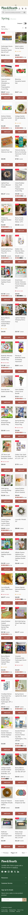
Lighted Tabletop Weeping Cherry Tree (20, 320)
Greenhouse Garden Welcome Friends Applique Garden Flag (6, 734)
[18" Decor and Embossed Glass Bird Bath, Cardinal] (7, 446)
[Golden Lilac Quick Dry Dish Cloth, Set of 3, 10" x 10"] (21, 446)
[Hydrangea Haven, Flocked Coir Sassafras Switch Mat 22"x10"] (7, 38)
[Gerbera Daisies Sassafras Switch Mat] (7, 108)
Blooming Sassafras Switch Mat (20, 81)
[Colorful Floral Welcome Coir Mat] (7, 142)
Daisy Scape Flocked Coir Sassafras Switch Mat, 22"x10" (20, 834)
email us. (15, 867)
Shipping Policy (12, 910)
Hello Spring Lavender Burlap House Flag (6, 490)
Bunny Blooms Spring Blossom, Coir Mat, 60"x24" (20, 769)
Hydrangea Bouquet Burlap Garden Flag (5, 422)
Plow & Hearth (8, 907)
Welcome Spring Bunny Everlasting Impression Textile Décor (20, 153)
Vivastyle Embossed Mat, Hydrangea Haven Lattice (20, 659)
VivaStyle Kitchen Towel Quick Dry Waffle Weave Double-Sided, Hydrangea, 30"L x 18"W (7, 699)
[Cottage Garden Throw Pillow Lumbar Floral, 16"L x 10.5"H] (7, 511)
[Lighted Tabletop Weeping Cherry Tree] (21, 309)
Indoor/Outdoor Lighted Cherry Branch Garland (20, 490)
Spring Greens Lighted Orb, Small (20, 695)
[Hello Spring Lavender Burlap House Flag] (7, 480)
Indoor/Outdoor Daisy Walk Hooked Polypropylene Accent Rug (19, 187)
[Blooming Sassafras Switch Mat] (21, 71)
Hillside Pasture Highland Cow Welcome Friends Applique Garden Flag (20, 556)
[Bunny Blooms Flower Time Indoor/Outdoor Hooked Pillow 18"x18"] (7, 648)
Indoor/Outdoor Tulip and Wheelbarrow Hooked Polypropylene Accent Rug (5, 84)
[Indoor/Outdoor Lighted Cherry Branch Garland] (21, 480)
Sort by (3, 26)
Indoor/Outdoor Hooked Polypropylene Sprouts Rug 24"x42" (5, 625)
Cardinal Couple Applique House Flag (6, 282)
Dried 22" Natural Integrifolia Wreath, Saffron (7, 802)
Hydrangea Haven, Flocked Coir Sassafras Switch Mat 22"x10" (7, 49)
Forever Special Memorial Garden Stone (20, 589)
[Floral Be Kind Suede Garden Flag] (7, 381)
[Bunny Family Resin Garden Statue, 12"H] (21, 209)
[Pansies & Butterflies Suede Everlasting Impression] (21, 347)
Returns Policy (4, 911)
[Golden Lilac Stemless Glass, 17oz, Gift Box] (21, 241)
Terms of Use (20, 910)
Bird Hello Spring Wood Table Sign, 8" (20, 623)
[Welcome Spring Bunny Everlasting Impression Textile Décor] (21, 142)
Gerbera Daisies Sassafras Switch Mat (6, 118)
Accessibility (12, 911)
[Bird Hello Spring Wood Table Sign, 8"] (21, 613)
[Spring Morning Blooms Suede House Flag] (21, 412)
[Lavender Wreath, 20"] (21, 511)
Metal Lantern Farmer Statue (19, 47)
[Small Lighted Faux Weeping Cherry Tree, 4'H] (7, 241)
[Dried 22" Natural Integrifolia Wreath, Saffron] (7, 792)
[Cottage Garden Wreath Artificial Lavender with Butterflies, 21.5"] (7, 759)
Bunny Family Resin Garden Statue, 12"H (19, 220)
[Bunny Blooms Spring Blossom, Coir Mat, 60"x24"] (21, 759)
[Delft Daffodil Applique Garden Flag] (7, 544)
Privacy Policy (4, 910)
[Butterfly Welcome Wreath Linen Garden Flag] (7, 347)
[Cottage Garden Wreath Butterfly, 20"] (21, 108)
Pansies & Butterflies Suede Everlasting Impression (20, 358)
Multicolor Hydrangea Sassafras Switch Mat (6, 834)
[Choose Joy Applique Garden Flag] (7, 209)
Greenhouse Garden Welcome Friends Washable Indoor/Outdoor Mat (20, 284)
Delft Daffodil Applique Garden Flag (6, 554)
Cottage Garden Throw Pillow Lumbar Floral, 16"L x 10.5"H (6, 522)
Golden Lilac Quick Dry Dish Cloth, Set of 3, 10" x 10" (20, 456)
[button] (22, 8)
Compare (19, 23)
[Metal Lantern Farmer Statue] (21, 38)
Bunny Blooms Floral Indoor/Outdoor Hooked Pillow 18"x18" (5, 321)
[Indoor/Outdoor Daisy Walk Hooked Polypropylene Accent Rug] (21, 175)
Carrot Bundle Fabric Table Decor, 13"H (7, 589)
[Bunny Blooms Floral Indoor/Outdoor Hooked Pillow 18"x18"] (7, 309)
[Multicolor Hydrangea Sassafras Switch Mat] (7, 823)
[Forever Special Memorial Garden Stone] (21, 579)
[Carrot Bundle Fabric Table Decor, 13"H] (7, 579)
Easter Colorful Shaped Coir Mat (20, 802)
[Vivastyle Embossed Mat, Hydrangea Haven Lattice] (21, 648)
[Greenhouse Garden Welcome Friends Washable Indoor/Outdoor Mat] (21, 272)
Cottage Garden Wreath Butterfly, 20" (20, 118)
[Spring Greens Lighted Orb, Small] (21, 686)
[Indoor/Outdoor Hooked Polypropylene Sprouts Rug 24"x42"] (7, 613)
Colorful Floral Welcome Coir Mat (6, 151)
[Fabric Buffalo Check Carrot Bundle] (21, 381)
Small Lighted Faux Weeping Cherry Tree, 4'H (7, 251)
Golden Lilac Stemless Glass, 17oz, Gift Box (19, 251)
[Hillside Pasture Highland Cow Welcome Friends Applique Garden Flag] (21, 544)
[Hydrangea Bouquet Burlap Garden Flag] (7, 412)
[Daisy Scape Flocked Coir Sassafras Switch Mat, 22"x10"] (21, 823)
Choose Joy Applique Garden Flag (6, 220)
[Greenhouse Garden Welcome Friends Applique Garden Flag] (7, 722)
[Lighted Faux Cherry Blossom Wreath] (7, 175)
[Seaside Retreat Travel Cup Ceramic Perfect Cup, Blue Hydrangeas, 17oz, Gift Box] (21, 722)
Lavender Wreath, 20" (20, 520)
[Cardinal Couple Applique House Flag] (7, 272)
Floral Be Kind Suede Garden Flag (7, 390)
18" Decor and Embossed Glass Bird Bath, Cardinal (7, 456)
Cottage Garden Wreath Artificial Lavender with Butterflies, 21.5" (6, 770)
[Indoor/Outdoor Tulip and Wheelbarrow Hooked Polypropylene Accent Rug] (7, 71)
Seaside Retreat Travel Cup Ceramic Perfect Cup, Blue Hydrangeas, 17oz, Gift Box (21, 735)
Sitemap (18, 911)
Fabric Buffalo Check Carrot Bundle (19, 391)
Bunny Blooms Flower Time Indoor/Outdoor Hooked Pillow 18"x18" (5, 660)
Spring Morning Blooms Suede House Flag (19, 422)
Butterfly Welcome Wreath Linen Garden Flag (6, 357)
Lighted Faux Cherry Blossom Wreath (6, 185)
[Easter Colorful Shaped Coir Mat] (21, 792)
